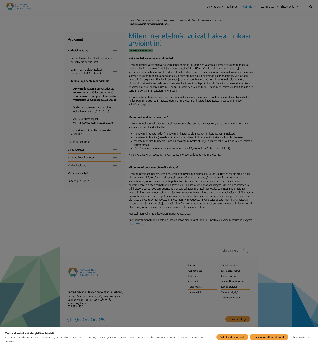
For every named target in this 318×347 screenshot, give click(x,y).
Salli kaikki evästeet (232, 337)
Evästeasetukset (301, 337)
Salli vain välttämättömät (269, 337)
